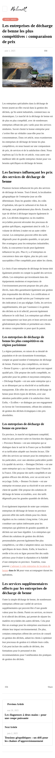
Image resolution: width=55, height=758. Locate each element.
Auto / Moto (10, 19)
